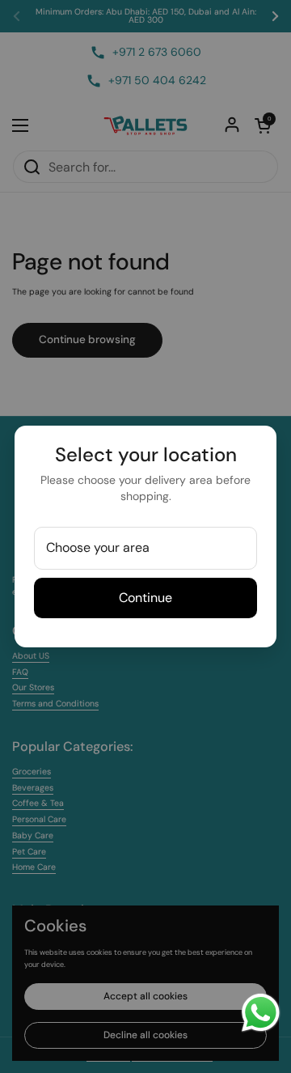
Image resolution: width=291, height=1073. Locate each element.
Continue (145, 597)
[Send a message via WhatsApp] (260, 1012)
